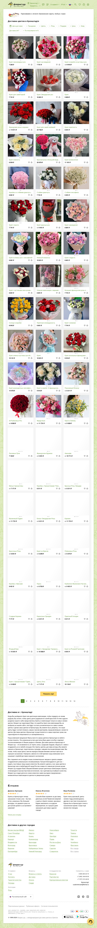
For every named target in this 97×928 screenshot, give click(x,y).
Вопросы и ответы (35, 874)
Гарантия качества (14, 880)
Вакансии (53, 874)
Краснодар (32, 842)
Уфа (72, 839)
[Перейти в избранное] (80, 4)
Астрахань (11, 836)
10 (58, 701)
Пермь (52, 839)
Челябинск (74, 842)
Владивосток (12, 842)
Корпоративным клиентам (59, 880)
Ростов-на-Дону (55, 842)
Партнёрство (54, 877)
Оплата (31, 880)
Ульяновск (74, 836)
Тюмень (73, 833)
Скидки (31, 883)
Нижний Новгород (35, 851)
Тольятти (74, 830)
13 (70, 701)
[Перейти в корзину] (84, 4)
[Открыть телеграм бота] (83, 897)
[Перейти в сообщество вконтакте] (79, 897)
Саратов (53, 848)
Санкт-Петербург (14, 833)
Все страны (75, 851)
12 (66, 701)
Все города (74, 848)
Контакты (11, 877)
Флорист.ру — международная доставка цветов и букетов (37, 917)
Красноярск (33, 845)
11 (62, 701)
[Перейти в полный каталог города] (17, 4)
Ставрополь (54, 851)
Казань (31, 836)
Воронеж (11, 848)
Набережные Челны (36, 848)
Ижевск (31, 830)
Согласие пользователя (49, 906)
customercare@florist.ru (81, 884)
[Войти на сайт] (88, 4)
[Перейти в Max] (88, 897)
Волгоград (11, 845)
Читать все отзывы (14, 815)
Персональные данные (16, 906)
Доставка (32, 877)
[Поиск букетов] (75, 4)
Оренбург (53, 836)
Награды (11, 883)
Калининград (33, 839)
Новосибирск (54, 830)
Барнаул (11, 839)
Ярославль (74, 845)
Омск (51, 833)
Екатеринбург (13, 851)
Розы (10, 890)
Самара (52, 845)
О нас (10, 874)
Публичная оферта (32, 906)
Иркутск (31, 833)
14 (74, 701)
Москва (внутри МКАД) (16, 830)
